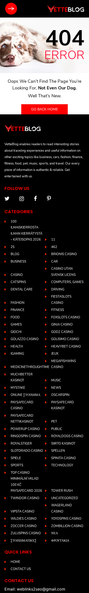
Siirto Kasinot (63, 443)
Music (56, 380)
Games (16, 324)
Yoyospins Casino (66, 518)
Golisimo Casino (65, 339)
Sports (17, 465)
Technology (62, 465)
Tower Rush (62, 491)
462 (54, 247)
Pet (54, 421)
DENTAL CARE (22, 289)
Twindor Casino (25, 498)
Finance (17, 310)
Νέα (54, 533)
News (56, 388)
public (56, 429)
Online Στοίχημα (25, 395)
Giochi (16, 332)
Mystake (18, 388)
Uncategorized (64, 498)
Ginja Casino (62, 324)
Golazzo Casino (25, 339)
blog (15, 254)
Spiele (16, 458)
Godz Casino (62, 332)
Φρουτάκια (60, 540)
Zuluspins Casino (26, 533)
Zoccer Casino (24, 526)
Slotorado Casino (27, 451)
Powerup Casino (25, 429)
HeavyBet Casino (66, 346)
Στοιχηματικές (24, 540)
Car (54, 261)
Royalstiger (21, 443)
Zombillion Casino (67, 526)
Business (18, 261)
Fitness (57, 310)
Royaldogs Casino (67, 436)
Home (15, 562)
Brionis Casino (64, 254)
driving (57, 289)
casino (17, 275)
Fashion (17, 303)
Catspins (18, 282)
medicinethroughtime (30, 367)
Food (15, 317)
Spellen (58, 451)
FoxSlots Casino (65, 317)
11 (53, 239)
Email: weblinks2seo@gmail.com (34, 589)
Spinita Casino (63, 458)
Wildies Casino (24, 518)
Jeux (54, 353)
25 (13, 247)
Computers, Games (67, 282)
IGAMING (17, 353)
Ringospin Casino (26, 436)
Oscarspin (60, 395)
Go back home (44, 109)
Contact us (21, 569)
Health (17, 346)
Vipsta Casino (22, 511)
